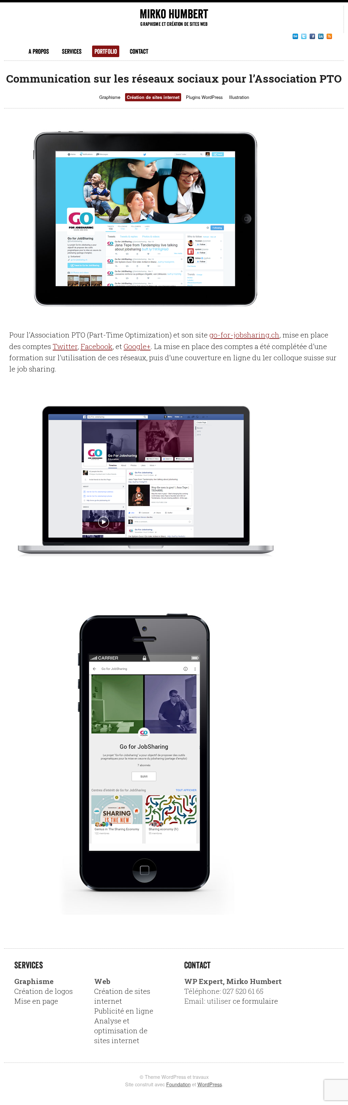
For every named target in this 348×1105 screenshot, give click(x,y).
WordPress (209, 1084)
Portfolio (105, 51)
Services (72, 51)
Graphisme (109, 97)
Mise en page (36, 1001)
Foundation (178, 1084)
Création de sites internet (153, 97)
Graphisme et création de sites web (173, 24)
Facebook (96, 346)
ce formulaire (255, 1001)
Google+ (137, 346)
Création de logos (43, 991)
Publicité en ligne (123, 1011)
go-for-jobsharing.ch (244, 335)
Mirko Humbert (174, 13)
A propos (39, 51)
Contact (139, 51)
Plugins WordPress (204, 97)
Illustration (239, 97)
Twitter (65, 346)
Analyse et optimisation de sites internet (120, 1030)
